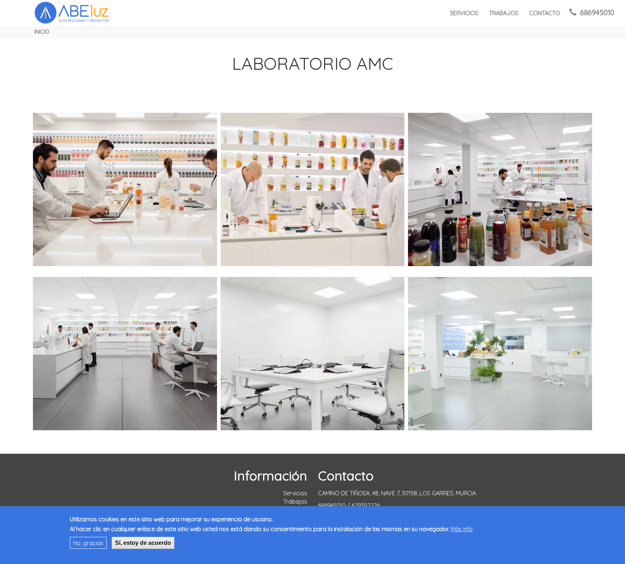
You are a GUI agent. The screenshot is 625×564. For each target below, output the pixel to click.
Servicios (464, 13)
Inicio (41, 32)
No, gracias (88, 542)
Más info (462, 529)
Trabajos (503, 13)
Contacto (544, 13)
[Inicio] (72, 12)
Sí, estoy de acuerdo (143, 542)
